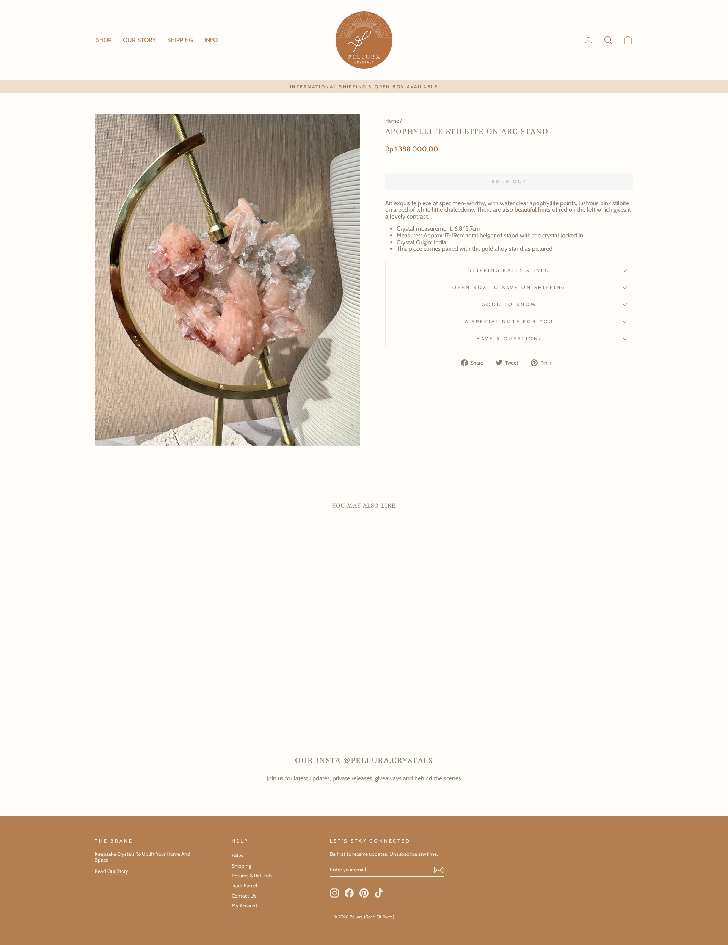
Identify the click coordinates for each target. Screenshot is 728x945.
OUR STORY (139, 40)
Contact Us (244, 896)
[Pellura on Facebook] (349, 893)
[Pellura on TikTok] (378, 893)
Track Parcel (244, 885)
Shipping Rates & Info (509, 270)
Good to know (509, 304)
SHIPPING (180, 40)
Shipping (241, 866)
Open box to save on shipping (509, 287)
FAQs (237, 855)
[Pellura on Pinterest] (364, 893)
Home (392, 121)
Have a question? (509, 338)
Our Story (117, 871)
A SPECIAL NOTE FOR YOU (509, 321)
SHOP (103, 40)
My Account (244, 906)
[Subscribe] (439, 869)
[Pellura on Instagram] (334, 893)
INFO (211, 40)
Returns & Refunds (252, 876)
